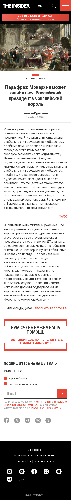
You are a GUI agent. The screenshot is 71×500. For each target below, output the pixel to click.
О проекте (34, 449)
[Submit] (62, 393)
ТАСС (63, 216)
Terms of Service (53, 407)
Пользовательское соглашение (34, 455)
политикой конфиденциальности (21, 404)
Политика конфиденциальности (34, 461)
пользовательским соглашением (51, 401)
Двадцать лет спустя (50, 308)
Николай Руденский (36, 113)
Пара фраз (35, 79)
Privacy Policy (37, 407)
